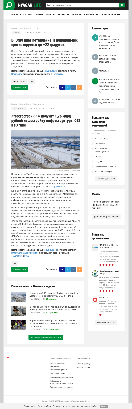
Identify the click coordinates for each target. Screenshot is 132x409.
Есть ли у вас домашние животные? (100, 121)
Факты (96, 194)
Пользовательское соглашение (61, 387)
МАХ (26, 256)
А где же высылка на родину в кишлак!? (109, 101)
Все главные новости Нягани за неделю (46, 337)
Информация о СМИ (57, 373)
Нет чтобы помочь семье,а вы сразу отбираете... (108, 58)
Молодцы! (104, 70)
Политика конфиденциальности (61, 377)
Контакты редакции (84, 364)
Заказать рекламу (83, 367)
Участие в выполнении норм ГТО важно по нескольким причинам (105, 204)
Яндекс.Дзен (50, 71)
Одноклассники (30, 252)
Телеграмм (58, 74)
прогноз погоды (19, 81)
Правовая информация (58, 370)
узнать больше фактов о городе (106, 217)
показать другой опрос (106, 178)
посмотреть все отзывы (106, 322)
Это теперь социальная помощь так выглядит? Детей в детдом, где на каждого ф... (109, 42)
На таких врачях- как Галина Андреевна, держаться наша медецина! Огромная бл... (109, 85)
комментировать (19, 87)
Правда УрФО (59, 186)
